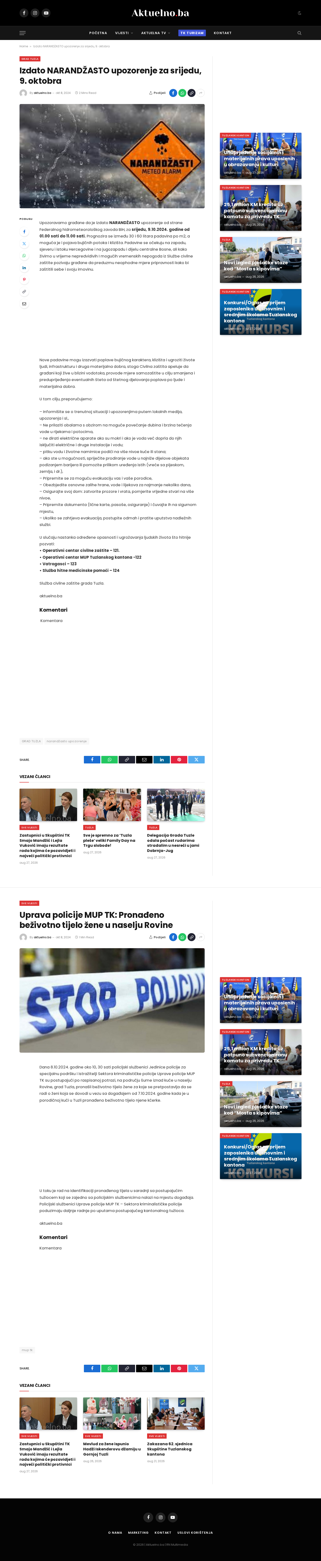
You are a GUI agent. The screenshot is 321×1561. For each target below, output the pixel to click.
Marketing (138, 1532)
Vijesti (122, 33)
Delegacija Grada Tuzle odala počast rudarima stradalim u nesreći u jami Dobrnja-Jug (173, 843)
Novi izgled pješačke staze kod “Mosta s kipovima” (256, 266)
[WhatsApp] (24, 255)
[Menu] (23, 33)
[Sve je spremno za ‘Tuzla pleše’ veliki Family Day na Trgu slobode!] (112, 805)
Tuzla (89, 827)
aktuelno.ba (42, 93)
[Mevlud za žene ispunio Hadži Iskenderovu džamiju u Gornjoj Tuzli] (112, 1413)
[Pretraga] (299, 33)
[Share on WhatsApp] (182, 93)
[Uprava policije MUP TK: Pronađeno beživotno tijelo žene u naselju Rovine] (112, 1000)
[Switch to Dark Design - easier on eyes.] (299, 13)
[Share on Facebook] (173, 93)
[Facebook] (24, 231)
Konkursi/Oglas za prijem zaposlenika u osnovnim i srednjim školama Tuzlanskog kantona (260, 312)
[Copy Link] (192, 93)
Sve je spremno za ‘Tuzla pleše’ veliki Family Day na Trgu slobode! (109, 840)
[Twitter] (24, 243)
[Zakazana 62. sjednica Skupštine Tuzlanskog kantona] (176, 1413)
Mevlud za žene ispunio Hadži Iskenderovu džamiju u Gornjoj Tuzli (112, 1449)
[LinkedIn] (24, 267)
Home (24, 46)
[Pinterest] (24, 279)
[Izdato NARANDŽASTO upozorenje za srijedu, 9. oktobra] (112, 156)
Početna (98, 33)
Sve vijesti (29, 827)
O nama (115, 1532)
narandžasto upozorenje (67, 741)
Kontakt (223, 33)
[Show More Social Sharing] (201, 93)
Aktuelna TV (153, 33)
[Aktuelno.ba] (160, 13)
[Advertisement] (118, 315)
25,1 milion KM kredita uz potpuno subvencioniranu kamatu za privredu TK (255, 211)
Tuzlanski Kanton (235, 135)
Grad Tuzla (30, 59)
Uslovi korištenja (195, 1532)
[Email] (24, 303)
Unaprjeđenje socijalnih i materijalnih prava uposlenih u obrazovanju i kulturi (259, 159)
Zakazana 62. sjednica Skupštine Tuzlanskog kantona (169, 1449)
